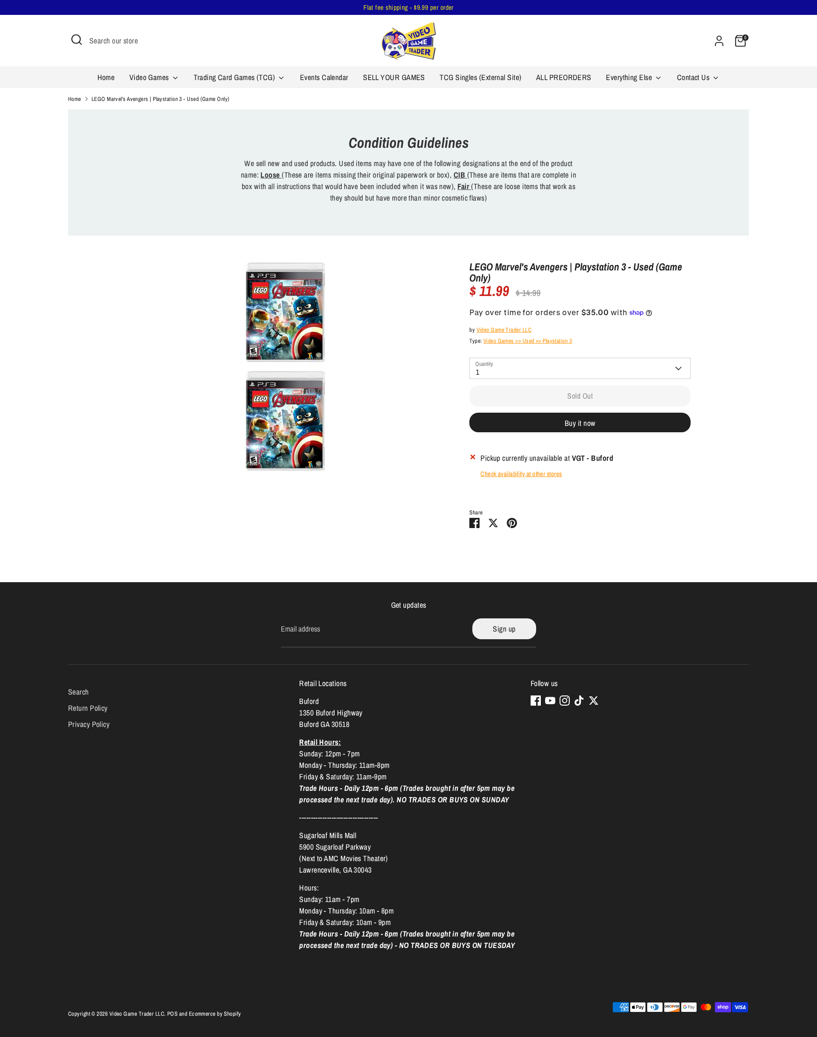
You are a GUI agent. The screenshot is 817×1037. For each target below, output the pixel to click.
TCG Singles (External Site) (480, 77)
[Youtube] (550, 700)
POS (172, 1013)
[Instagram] (565, 700)
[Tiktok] (579, 700)
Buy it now (580, 423)
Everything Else (630, 77)
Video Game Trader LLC (504, 329)
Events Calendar (324, 77)
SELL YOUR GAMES (394, 77)
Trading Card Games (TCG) (235, 77)
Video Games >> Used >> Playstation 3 (527, 341)
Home (106, 77)
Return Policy (88, 708)
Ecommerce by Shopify (215, 1013)
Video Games (150, 77)
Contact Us (694, 77)
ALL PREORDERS (563, 77)
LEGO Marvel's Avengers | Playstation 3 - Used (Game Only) (160, 99)
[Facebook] (536, 700)
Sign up (504, 628)
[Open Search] (76, 39)
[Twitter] (593, 700)
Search (78, 692)
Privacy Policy (88, 724)
